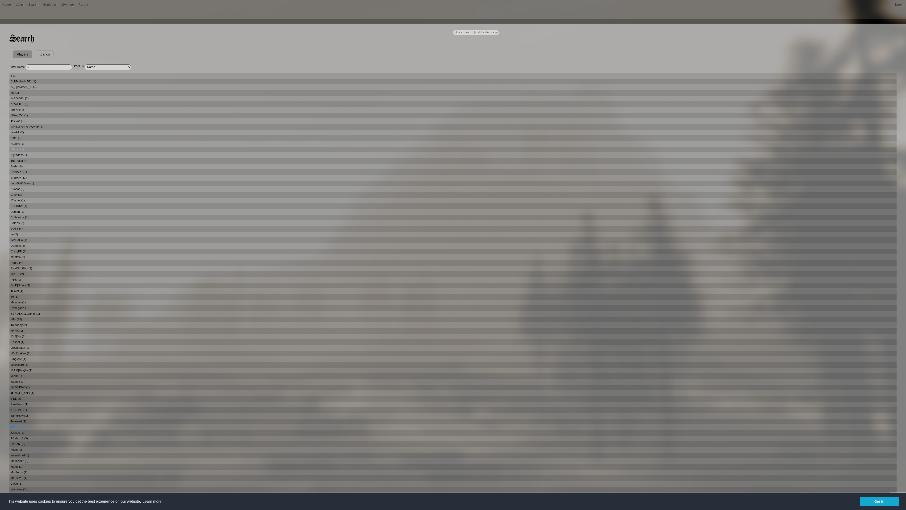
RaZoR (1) (17, 143)
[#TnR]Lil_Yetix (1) (22, 393)
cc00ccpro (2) (19, 364)
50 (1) (14, 296)
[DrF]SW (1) (18, 336)
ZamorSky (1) (19, 415)
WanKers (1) (19, 489)
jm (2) (14, 234)
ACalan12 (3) (19, 438)
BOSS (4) (17, 228)
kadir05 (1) (18, 376)
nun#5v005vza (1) (22, 183)
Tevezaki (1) (18, 421)
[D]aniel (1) (18, 200)
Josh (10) (17, 166)
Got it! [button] (879, 501)
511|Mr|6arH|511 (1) (23, 81)
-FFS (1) (16, 279)
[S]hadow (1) (19, 155)
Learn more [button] (152, 501)
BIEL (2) (16, 398)
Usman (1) (17, 211)
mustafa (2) (18, 257)
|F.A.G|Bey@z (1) (21, 370)
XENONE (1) (19, 410)
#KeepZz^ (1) (19, 115)
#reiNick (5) (18, 109)
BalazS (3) (17, 223)
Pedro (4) (17, 262)
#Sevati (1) (18, 121)
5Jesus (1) (17, 432)
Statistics (50, 4)
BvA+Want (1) (19, 404)
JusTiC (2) (17, 274)
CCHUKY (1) (19, 206)
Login (899, 4)
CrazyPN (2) (18, 251)
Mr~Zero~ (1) (19, 472)
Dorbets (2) (18, 245)
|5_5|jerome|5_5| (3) (24, 87)
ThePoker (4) (19, 160)
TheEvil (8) (18, 427)
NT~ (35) (16, 319)
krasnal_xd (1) (20, 455)
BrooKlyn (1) (19, 177)
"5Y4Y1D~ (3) (19, 104)
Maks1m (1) (18, 302)
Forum (83, 4)
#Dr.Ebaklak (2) (20, 353)
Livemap (67, 4)
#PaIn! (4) (17, 291)
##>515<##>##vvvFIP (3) (27, 126)
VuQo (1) (16, 483)
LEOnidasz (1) (20, 347)
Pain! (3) (16, 138)
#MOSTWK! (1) (20, 387)
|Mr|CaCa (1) (19, 240)
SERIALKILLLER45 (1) (25, 313)
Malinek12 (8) (19, 461)
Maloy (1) (17, 466)
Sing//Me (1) (18, 359)
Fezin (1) (16, 449)
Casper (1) (17, 342)
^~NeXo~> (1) (20, 217)
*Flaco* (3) (17, 189)
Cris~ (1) (16, 194)
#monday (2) (19, 325)
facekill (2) (17, 132)
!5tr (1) (15, 92)
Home (6, 4)
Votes (20, 4)
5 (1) (14, 75)
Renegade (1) (20, 308)
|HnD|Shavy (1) (20, 285)
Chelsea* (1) (19, 172)
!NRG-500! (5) (20, 98)
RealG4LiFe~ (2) (21, 268)
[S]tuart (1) (17, 149)
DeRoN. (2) (18, 444)
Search (33, 4)
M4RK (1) (17, 330)
